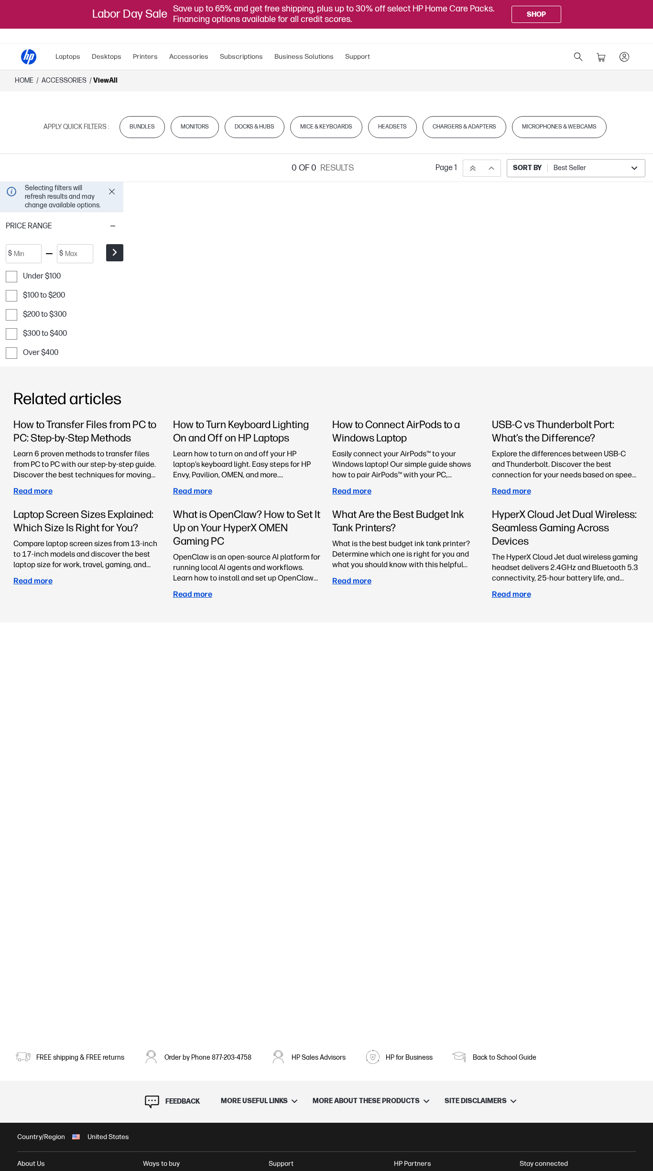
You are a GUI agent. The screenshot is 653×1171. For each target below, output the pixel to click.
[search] (578, 56)
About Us (31, 1164)
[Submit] (114, 252)
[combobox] (576, 168)
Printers (145, 57)
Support (357, 57)
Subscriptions (241, 57)
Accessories (188, 57)
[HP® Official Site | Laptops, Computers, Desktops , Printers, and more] (28, 56)
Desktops (106, 57)
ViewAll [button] (105, 80)
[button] (61, 226)
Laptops (67, 57)
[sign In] (624, 56)
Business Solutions (304, 57)
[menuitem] (67, 56)
